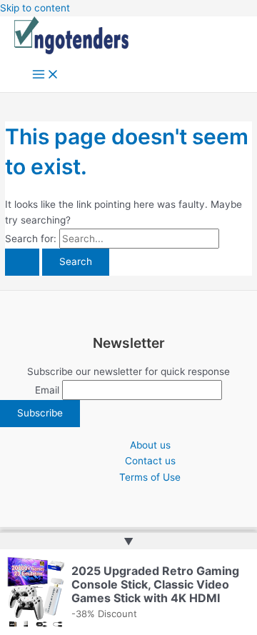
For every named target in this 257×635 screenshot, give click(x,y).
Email (47, 390)
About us (150, 445)
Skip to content (35, 8)
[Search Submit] (22, 262)
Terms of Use (150, 477)
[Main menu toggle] (45, 75)
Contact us (150, 460)
